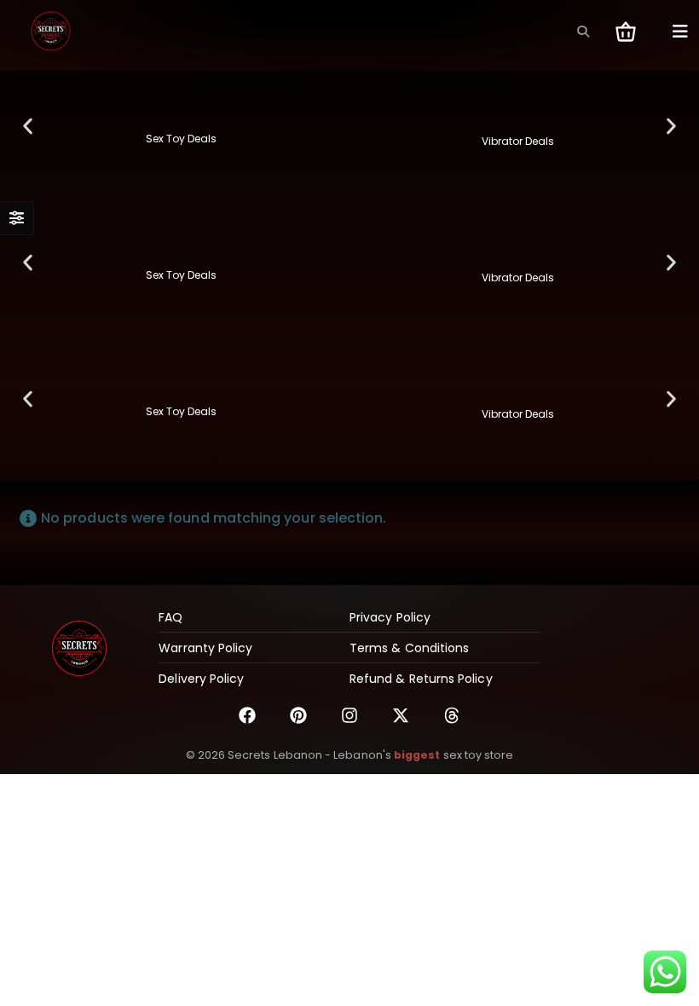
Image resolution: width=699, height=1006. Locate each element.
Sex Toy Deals (181, 138)
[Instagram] (349, 715)
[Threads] (452, 715)
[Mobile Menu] (680, 31)
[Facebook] (247, 715)
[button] (582, 31)
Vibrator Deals (518, 141)
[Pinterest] (298, 715)
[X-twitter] (401, 715)
